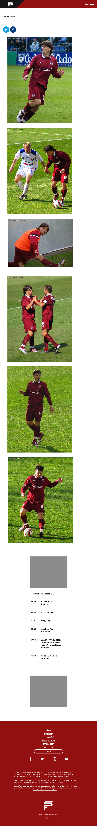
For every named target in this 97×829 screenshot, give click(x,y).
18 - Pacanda (9, 17)
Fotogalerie (48, 744)
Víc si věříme (47, 612)
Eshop (48, 751)
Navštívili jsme (48, 741)
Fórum (48, 730)
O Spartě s (48, 747)
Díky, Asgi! (46, 621)
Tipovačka (48, 734)
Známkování (48, 737)
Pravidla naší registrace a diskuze (45, 790)
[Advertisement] (48, 572)
